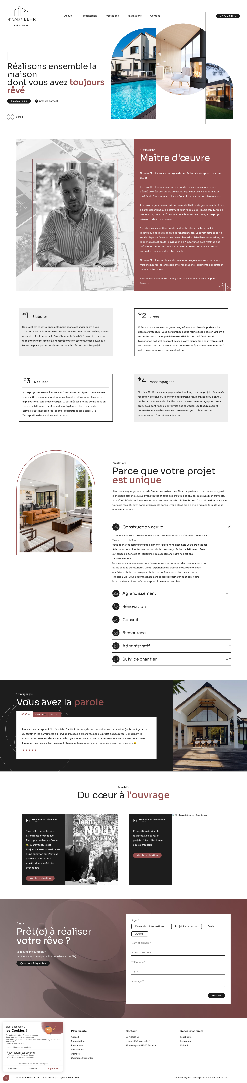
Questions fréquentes (33, 963)
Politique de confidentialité (207, 1077)
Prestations (112, 15)
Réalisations (134, 15)
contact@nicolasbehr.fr (138, 1041)
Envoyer (216, 995)
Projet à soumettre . (186, 926)
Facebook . (186, 1037)
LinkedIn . (185, 1045)
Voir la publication (40, 878)
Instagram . (186, 1041)
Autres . (139, 933)
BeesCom (73, 1077)
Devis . (212, 926)
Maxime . (40, 714)
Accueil (68, 15)
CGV (224, 1077)
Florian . (24, 713)
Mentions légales (182, 1077)
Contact (155, 15)
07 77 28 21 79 (132, 1037)
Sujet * (135, 920)
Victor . (55, 714)
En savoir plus (19, 101)
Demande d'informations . (150, 926)
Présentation (89, 15)
